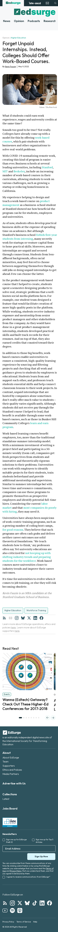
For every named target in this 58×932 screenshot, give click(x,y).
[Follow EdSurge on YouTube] (4, 910)
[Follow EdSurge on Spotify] (12, 910)
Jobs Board (9, 808)
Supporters (8, 765)
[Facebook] (41, 618)
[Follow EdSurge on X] (19, 903)
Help (35, 922)
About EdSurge (10, 757)
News (6, 21)
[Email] (10, 618)
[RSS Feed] (4, 618)
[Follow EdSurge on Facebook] (49, 903)
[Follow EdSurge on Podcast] (19, 910)
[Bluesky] (23, 618)
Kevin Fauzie (10, 66)
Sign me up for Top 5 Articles (44, 840)
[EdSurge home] (13, 3)
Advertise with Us (14, 783)
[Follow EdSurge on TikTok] (34, 903)
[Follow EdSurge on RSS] (4, 903)
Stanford (47, 167)
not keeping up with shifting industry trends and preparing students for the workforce (26, 557)
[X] (29, 618)
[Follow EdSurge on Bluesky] (27, 903)
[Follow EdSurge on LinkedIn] (42, 903)
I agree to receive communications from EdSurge (28, 877)
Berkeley (19, 171)
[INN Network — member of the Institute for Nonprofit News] (9, 822)
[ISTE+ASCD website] (34, 3)
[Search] (55, 3)
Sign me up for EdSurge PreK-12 (16, 840)
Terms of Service (24, 922)
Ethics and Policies (12, 769)
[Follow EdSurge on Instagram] (12, 903)
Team (5, 761)
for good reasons (12, 529)
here (13, 627)
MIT (5, 171)
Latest (5, 798)
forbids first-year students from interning (30, 236)
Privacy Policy (15, 871)
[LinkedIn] (35, 618)
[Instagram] (17, 618)
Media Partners (10, 773)
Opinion (19, 21)
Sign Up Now (41, 856)
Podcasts (34, 21)
